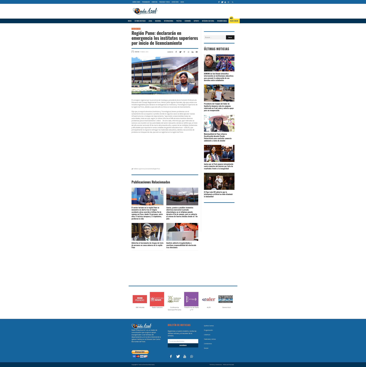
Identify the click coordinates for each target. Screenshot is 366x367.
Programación (208, 330)
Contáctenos (208, 344)
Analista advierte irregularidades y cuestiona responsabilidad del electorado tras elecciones (181, 245)
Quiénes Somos (209, 326)
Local (133, 29)
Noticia (138, 29)
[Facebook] (219, 2)
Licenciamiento (149, 169)
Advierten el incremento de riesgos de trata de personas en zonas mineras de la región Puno (147, 245)
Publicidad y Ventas (210, 339)
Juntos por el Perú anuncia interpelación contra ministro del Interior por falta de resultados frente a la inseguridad (218, 166)
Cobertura (207, 335)
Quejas (206, 348)
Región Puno (156, 169)
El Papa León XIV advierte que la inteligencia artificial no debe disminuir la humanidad (218, 194)
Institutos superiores (139, 169)
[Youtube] (225, 2)
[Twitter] (222, 2)
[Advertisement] (197, 11)
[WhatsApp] (228, 2)
